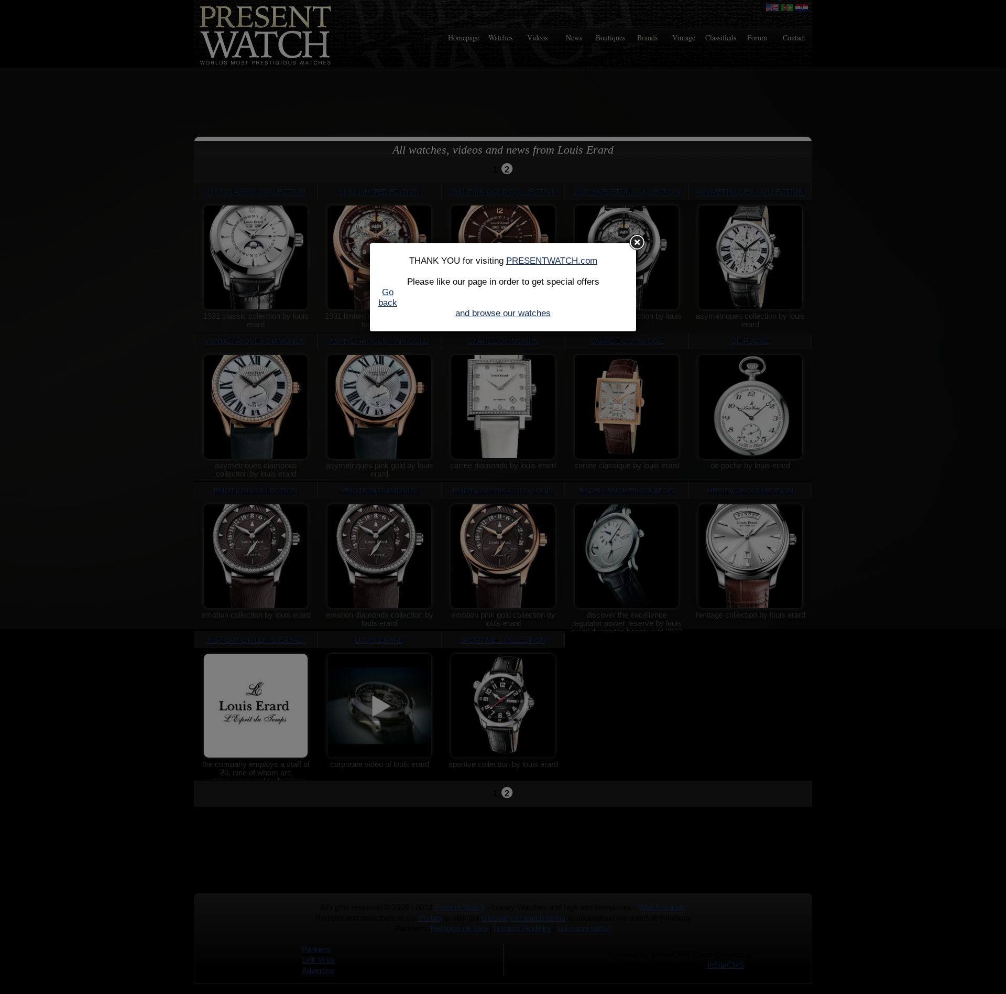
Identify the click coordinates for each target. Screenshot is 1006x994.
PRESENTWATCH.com (551, 261)
